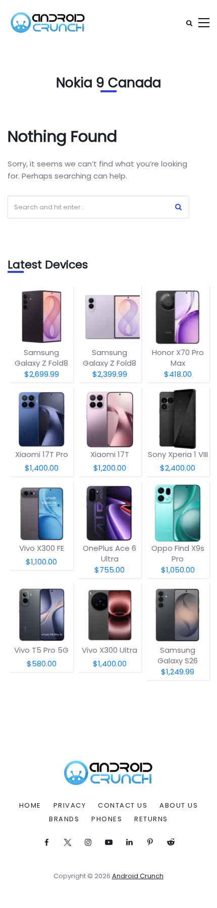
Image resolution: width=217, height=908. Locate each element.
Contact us (122, 805)
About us (178, 805)
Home (30, 805)
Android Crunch (138, 876)
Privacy (69, 805)
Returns (151, 819)
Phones (106, 819)
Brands (64, 819)
